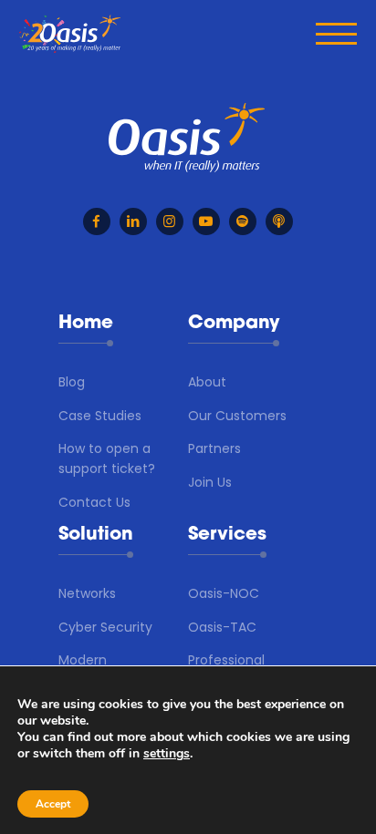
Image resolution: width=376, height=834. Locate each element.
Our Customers (237, 416)
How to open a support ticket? (106, 458)
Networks (87, 593)
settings (166, 754)
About (207, 382)
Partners (214, 448)
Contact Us (94, 502)
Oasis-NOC (223, 593)
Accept (53, 804)
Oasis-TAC (222, 627)
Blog (71, 382)
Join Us (210, 482)
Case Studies (99, 416)
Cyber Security (105, 627)
